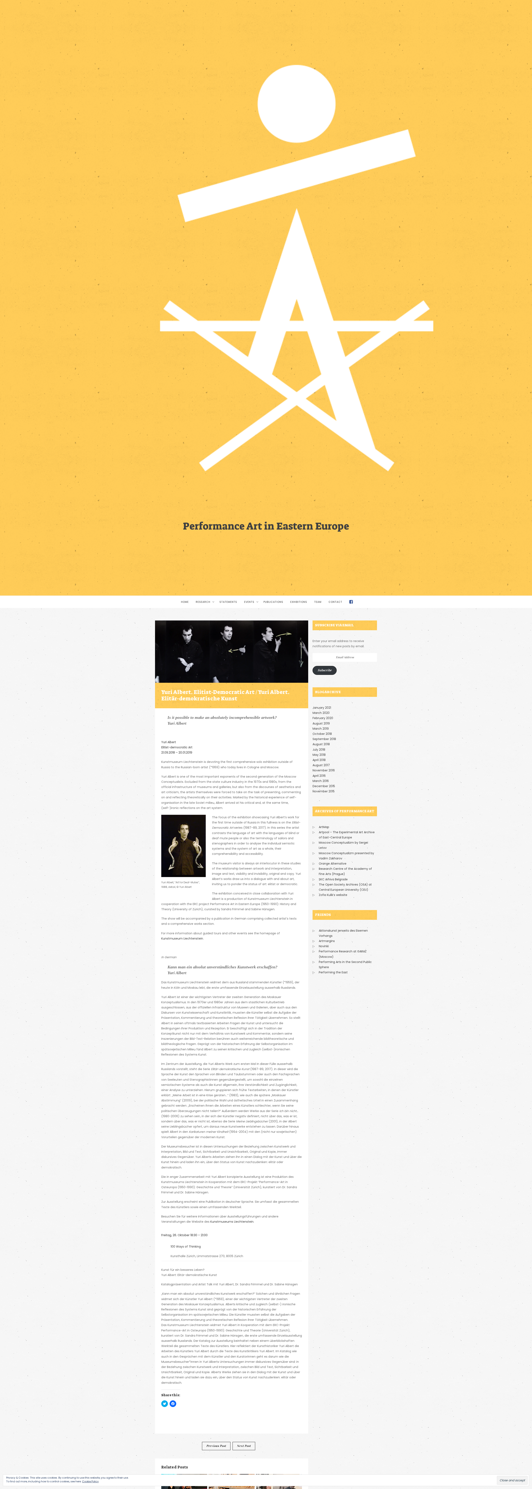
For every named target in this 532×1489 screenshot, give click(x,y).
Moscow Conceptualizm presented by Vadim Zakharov (346, 855)
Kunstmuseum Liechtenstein (182, 938)
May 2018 (319, 755)
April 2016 (319, 776)
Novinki (324, 946)
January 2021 (322, 708)
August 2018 (321, 744)
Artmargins (327, 941)
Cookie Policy (90, 1481)
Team (317, 602)
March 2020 (321, 713)
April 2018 (319, 760)
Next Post (244, 1446)
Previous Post (216, 1446)
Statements (228, 602)
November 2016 (324, 770)
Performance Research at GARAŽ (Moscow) (343, 954)
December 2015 (324, 786)
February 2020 (323, 718)
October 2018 (322, 734)
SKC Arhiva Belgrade (333, 879)
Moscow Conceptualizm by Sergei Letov (343, 845)
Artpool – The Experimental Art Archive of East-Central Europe (347, 834)
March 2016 (321, 781)
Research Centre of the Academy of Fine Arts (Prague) (345, 871)
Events (249, 602)
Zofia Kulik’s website (333, 895)
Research (203, 602)
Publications (273, 602)
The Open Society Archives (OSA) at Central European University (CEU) (345, 887)
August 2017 (321, 765)
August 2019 (321, 723)
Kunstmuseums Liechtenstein (232, 1222)
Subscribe (325, 670)
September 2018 (324, 739)
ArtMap (324, 827)
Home (185, 602)
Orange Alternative (332, 863)
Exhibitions (298, 602)
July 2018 (319, 750)
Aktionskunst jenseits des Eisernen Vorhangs (343, 933)
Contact (335, 602)
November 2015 (324, 791)
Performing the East (333, 972)
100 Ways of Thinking (186, 1246)
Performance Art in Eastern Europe (266, 525)
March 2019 (321, 729)
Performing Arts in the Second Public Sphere (345, 964)
